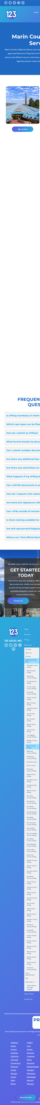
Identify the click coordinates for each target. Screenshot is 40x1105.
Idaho (13, 1080)
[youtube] (18, 3)
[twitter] (10, 3)
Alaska (13, 1046)
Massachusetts (33, 1067)
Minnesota (31, 1073)
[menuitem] (31, 629)
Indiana (30, 1043)
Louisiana (30, 1056)
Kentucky (30, 1053)
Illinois (13, 1084)
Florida (13, 1070)
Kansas (30, 1049)
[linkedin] (22, 3)
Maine (29, 1060)
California (14, 1056)
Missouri (30, 1080)
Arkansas (14, 1053)
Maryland (30, 1063)
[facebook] (5, 3)
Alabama (14, 1043)
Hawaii (13, 1077)
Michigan (30, 1070)
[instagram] (14, 3)
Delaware (14, 1067)
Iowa (29, 1046)
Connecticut (15, 1063)
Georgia (14, 1073)
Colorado (14, 1060)
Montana (30, 1084)
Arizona (14, 1049)
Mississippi (31, 1077)
